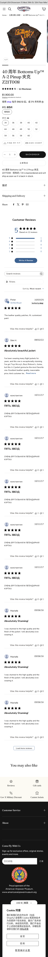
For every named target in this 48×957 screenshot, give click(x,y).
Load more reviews (24, 748)
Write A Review (26, 260)
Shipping (4, 97)
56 (13, 136)
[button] (4, 9)
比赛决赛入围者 (14, 15)
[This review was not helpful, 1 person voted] (41, 384)
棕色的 (7, 112)
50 (29, 129)
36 (13, 123)
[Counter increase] (14, 154)
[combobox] (33, 288)
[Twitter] (18, 204)
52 (36, 129)
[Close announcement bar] (45, 2)
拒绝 (22, 943)
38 (21, 123)
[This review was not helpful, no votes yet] (41, 328)
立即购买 (24, 163)
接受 (22, 936)
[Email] (27, 204)
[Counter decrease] (4, 154)
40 (28, 123)
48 (21, 129)
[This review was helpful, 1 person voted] (36, 384)
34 (5, 123)
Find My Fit (14, 143)
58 (21, 136)
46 (13, 129)
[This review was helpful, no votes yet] (36, 328)
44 (5, 129)
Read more (31, 373)
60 (29, 136)
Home (4, 15)
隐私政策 (24, 929)
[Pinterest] (22, 204)
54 (5, 136)
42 (36, 123)
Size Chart (35, 143)
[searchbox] (21, 274)
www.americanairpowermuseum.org (19, 892)
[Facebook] (13, 204)
